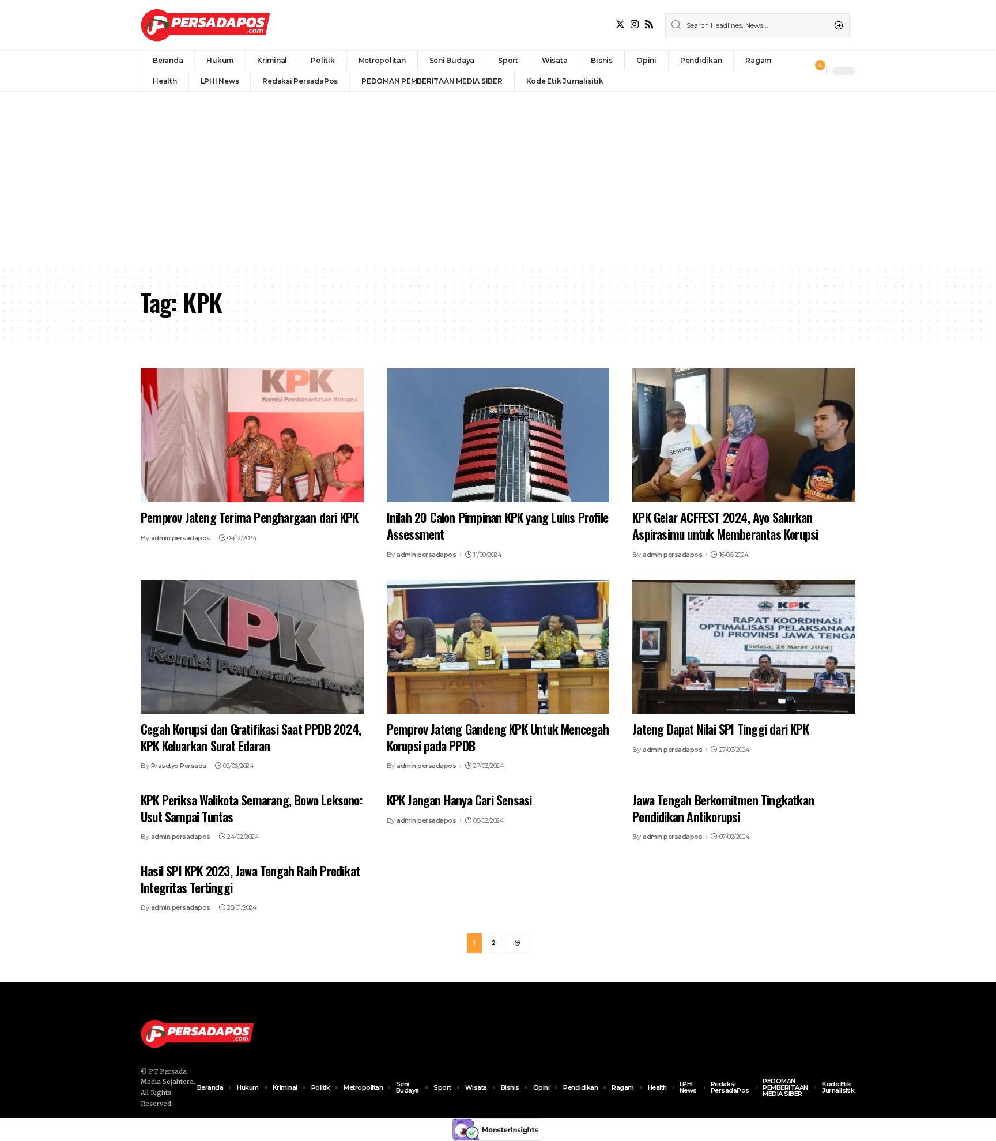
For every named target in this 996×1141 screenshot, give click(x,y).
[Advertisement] (498, 178)
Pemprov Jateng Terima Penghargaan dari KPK (249, 517)
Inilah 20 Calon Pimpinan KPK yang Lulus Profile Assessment (497, 525)
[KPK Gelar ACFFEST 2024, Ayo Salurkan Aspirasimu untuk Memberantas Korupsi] (743, 435)
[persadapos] (205, 25)
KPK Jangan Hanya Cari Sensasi (459, 799)
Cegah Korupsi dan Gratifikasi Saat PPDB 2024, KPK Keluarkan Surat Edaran (251, 737)
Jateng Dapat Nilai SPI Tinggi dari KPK (720, 729)
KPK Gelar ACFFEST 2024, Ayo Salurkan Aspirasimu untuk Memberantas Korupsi (725, 525)
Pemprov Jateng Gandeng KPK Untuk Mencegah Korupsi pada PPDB (498, 737)
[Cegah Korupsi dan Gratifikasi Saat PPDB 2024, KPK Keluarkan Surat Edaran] (252, 647)
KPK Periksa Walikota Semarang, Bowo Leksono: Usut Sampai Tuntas (251, 808)
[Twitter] (620, 24)
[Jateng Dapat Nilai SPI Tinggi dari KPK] (743, 647)
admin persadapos (180, 538)
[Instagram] (635, 24)
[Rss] (649, 24)
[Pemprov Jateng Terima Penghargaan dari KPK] (252, 435)
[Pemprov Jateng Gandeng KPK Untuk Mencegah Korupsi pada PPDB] (498, 647)
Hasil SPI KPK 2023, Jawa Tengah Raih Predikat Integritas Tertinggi (250, 879)
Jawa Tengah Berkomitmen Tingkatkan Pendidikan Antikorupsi (723, 808)
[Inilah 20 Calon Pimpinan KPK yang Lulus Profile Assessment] (498, 435)
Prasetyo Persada (178, 766)
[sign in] (798, 71)
